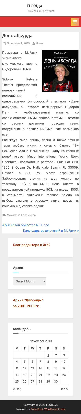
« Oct (17, 389)
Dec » (64, 389)
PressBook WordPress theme (48, 409)
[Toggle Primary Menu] (75, 22)
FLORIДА (35, 6)
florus (39, 43)
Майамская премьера (21, 215)
